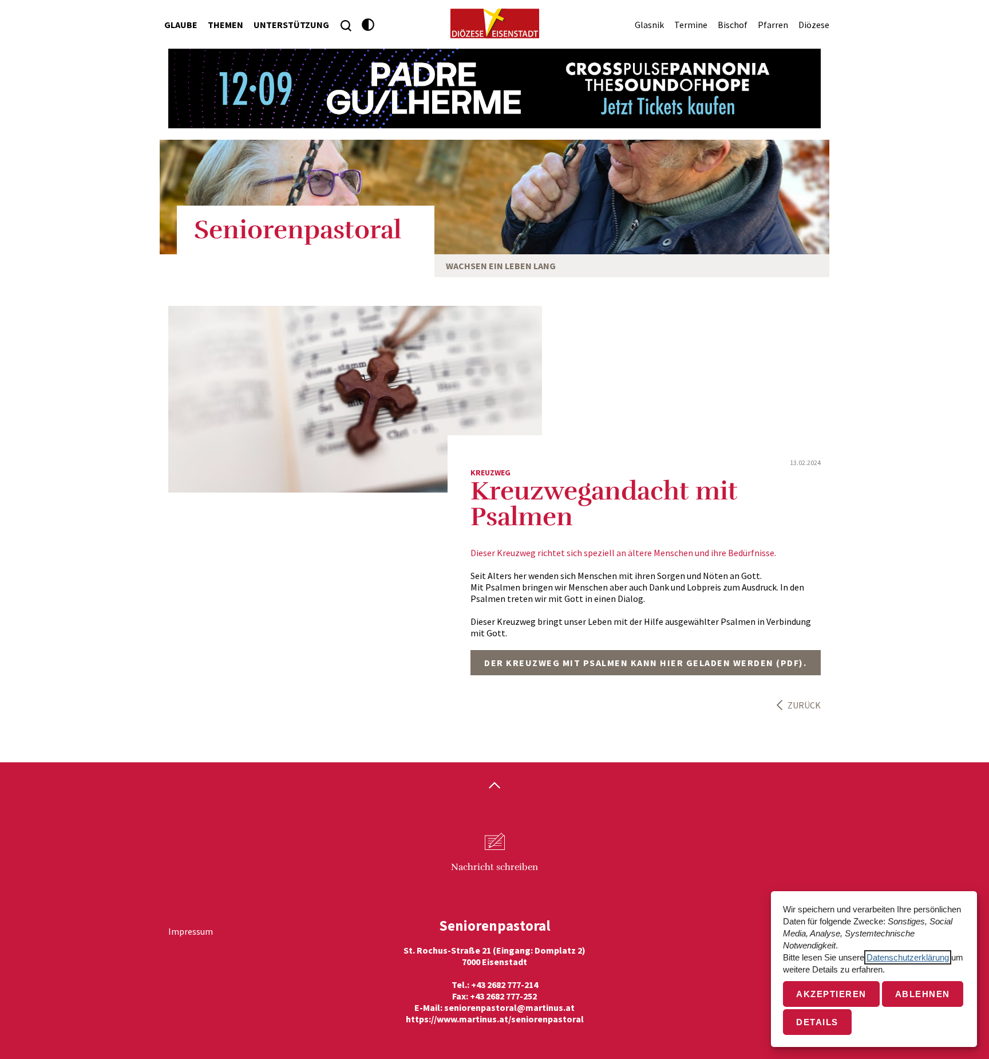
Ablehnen (922, 994)
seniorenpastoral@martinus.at (509, 1007)
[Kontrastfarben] (368, 25)
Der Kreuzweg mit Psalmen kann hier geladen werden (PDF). (645, 662)
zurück (804, 705)
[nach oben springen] (494, 786)
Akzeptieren (831, 994)
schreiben (494, 867)
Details (817, 1022)
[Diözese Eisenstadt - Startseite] (494, 23)
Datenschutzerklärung (908, 957)
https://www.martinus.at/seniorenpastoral (495, 1019)
